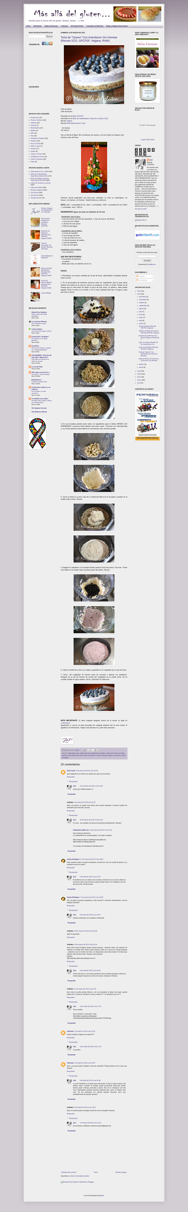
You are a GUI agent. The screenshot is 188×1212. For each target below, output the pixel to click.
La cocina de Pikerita (39, 321)
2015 (139, 294)
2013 (139, 374)
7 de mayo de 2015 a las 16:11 (90, 1123)
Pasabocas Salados (38, 138)
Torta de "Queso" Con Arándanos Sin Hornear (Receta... (148, 354)
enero (141, 367)
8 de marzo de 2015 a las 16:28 (87, 771)
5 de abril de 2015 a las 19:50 (84, 1063)
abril (140, 320)
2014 (139, 371)
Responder (71, 777)
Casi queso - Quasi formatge (40, 374)
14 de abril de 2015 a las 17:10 (90, 1046)
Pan (32, 136)
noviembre (143, 300)
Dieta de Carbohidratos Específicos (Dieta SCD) (90, 118)
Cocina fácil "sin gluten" (40, 337)
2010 (139, 383)
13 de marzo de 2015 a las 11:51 (100, 830)
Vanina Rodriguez (73, 859)
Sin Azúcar (34, 192)
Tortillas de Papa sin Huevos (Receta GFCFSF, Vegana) (149, 332)
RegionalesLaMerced (81, 830)
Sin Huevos (117, 755)
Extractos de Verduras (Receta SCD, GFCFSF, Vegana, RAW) (46, 234)
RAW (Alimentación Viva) (76, 123)
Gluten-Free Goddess (39, 312)
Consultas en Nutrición (94, 26)
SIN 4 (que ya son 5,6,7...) (40, 372)
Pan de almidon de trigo (38, 323)
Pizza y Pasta (35, 143)
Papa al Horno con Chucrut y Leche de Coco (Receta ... (149, 359)
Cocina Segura (36, 329)
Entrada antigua (121, 1172)
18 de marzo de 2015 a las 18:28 (85, 931)
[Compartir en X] (93, 750)
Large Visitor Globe (147, 140)
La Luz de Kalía (36, 367)
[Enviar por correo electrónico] (88, 750)
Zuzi (74, 786)
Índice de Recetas (51, 26)
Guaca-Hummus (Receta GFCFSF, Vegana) (147, 327)
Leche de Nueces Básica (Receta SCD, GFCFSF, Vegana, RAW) (46, 284)
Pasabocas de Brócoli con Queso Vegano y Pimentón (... (149, 337)
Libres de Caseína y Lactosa (92, 755)
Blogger (101, 1195)
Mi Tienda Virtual (77, 26)
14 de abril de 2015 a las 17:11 (90, 1006)
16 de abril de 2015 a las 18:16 (85, 1107)
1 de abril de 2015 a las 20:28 (84, 1031)
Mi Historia (37, 26)
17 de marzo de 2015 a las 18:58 (91, 897)
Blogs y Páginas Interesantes (117, 26)
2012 (139, 377)
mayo (141, 317)
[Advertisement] (45, 66)
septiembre (143, 306)
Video (33, 162)
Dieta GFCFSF (78, 116)
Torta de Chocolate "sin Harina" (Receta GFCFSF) (46, 246)
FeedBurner (152, 264)
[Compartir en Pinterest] (98, 750)
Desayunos (35, 117)
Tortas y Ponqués (37, 159)
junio (141, 314)
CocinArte (35, 346)
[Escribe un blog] (90, 750)
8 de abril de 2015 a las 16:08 (90, 1080)
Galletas (33, 123)
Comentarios (142, 280)
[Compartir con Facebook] (95, 750)
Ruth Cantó (71, 771)
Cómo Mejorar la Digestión (47, 257)
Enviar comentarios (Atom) (80, 1176)
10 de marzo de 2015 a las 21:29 (91, 786)
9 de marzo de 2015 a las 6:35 (84, 802)
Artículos (64, 26)
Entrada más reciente (68, 1172)
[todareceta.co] (140, 220)
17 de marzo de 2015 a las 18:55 (91, 859)
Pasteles (34, 141)
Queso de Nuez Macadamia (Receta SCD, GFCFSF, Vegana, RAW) (46, 272)
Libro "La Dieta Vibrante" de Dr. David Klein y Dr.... (148, 343)
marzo (141, 323)
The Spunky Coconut (39, 408)
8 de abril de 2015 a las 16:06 (90, 970)
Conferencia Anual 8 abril (39, 381)
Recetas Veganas (107, 755)
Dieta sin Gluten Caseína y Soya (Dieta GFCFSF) (40, 179)
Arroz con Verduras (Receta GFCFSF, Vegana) (148, 348)
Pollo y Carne (35, 146)
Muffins (33, 130)
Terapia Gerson (36, 198)
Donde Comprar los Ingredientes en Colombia (46, 210)
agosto (141, 308)
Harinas (33, 125)
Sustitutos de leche (37, 156)
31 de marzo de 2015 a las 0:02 (85, 989)
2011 (139, 380)
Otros (32, 133)
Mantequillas (35, 128)
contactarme (65, 723)
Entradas (141, 276)
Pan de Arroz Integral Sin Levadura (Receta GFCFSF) (45, 222)
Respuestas (73, 781)
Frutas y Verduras (37, 120)
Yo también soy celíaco (39, 399)
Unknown (70, 1031)
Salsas (33, 151)
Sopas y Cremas (36, 154)
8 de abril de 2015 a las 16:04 (90, 877)
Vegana (70, 121)
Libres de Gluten (36, 187)
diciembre (142, 297)
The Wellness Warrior (39, 412)
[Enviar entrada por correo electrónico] (84, 750)
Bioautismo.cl (36, 380)
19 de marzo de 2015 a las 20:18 (85, 944)
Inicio (28, 26)
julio (140, 312)
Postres (33, 149)
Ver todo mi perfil (141, 209)
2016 (139, 291)
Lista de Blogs (46, 293)
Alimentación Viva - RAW (75, 753)
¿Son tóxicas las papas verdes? (41, 331)
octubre (142, 302)
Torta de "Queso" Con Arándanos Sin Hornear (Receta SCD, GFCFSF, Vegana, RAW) (89, 39)
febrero (141, 364)
